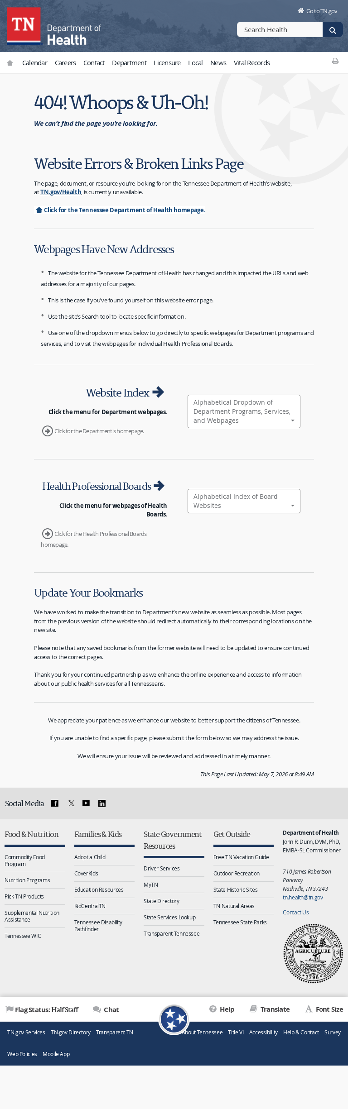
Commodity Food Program (25, 860)
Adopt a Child (90, 856)
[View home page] (25, 25)
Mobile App (56, 1054)
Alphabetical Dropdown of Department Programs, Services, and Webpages (241, 411)
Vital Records (252, 62)
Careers (65, 62)
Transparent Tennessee (171, 933)
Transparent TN (114, 1032)
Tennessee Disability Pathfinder (98, 925)
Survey (332, 1032)
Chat (110, 1009)
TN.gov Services (26, 1032)
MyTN (151, 884)
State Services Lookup (169, 917)
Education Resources (99, 889)
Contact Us (296, 912)
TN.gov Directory (71, 1032)
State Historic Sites (235, 889)
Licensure (167, 62)
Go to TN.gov (322, 11)
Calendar (34, 62)
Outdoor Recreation (236, 873)
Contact (94, 62)
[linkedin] (102, 803)
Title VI (235, 1032)
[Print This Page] (335, 60)
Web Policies (22, 1054)
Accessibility (263, 1032)
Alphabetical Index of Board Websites (235, 501)
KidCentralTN (90, 905)
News (218, 62)
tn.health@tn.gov (303, 897)
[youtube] (86, 803)
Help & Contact (301, 1032)
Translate (274, 1009)
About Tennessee (202, 1032)
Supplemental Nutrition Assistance (32, 916)
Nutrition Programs (27, 880)
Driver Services (161, 868)
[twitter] (70, 803)
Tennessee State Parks (240, 922)
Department (129, 62)
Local (195, 62)
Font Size (328, 1009)
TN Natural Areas (234, 905)
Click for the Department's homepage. (99, 431)
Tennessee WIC (23, 935)
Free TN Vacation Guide (241, 856)
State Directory (161, 900)
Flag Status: (46, 1009)
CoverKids (86, 873)
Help (226, 1009)
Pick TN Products (24, 896)
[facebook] (55, 803)
